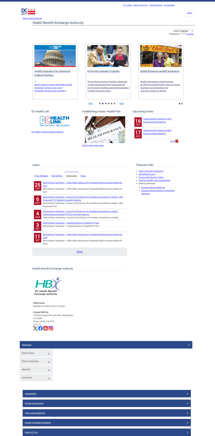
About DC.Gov (31, 432)
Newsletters (56, 175)
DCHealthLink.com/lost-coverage (49, 90)
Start (180, 103)
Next (122, 103)
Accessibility (169, 5)
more (172, 141)
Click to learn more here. (93, 145)
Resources (26, 344)
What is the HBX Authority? (151, 171)
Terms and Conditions (35, 413)
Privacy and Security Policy (151, 177)
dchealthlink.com (147, 174)
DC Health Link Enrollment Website (47, 132)
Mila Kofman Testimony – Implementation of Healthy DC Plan (71, 223)
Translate (190, 34)
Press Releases (41, 175)
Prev (90, 103)
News (83, 175)
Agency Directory (140, 5)
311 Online (127, 5)
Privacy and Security (34, 403)
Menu (189, 12)
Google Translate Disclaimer (38, 422)
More (80, 251)
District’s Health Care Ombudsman (154, 180)
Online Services (155, 5)
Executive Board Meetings (153, 187)
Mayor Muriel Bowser (32, 18)
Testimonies (71, 175)
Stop (182, 103)
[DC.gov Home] (28, 16)
